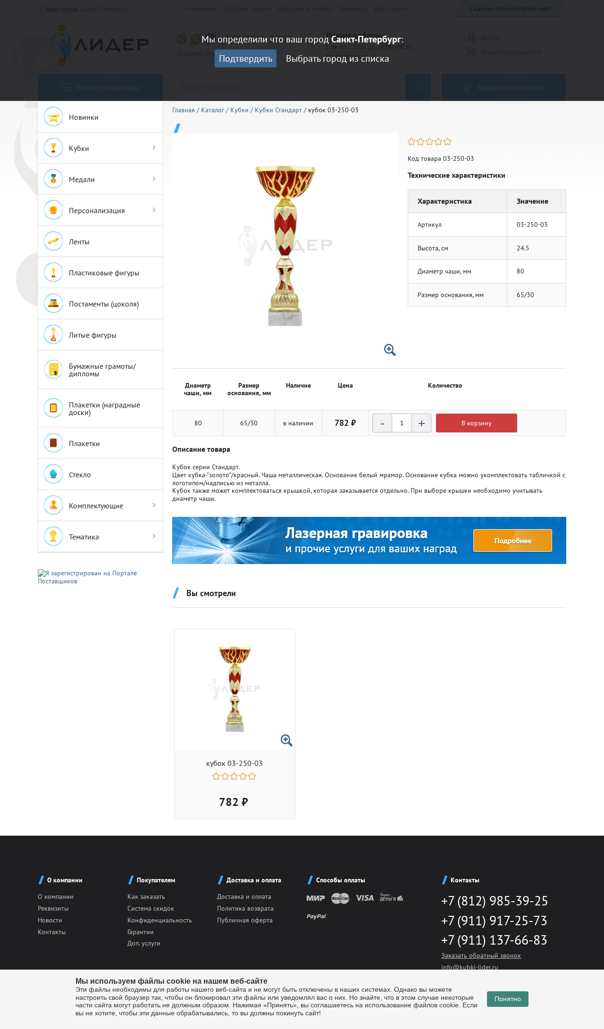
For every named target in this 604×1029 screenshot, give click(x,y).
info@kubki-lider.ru (469, 967)
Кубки (79, 148)
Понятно (508, 999)
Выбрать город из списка (337, 58)
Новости (50, 920)
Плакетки (84, 443)
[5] (448, 141)
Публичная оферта (245, 920)
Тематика (84, 536)
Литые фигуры (93, 335)
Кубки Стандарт (279, 110)
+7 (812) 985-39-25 (494, 900)
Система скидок (150, 908)
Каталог (213, 110)
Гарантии (140, 932)
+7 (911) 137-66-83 (494, 939)
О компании (56, 896)
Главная (184, 110)
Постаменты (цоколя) (104, 303)
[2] (421, 141)
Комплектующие (96, 505)
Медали (82, 179)
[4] (439, 141)
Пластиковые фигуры (104, 272)
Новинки (84, 117)
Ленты (79, 241)
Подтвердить (245, 58)
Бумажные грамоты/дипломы (102, 369)
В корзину (476, 423)
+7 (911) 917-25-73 (494, 920)
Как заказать (146, 896)
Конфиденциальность (159, 920)
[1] (412, 141)
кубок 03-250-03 (234, 763)
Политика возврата (245, 908)
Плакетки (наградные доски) (104, 408)
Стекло (80, 474)
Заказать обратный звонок (481, 955)
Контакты (52, 932)
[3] (430, 141)
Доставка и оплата (244, 896)
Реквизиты (53, 908)
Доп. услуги (143, 943)
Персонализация (97, 210)
